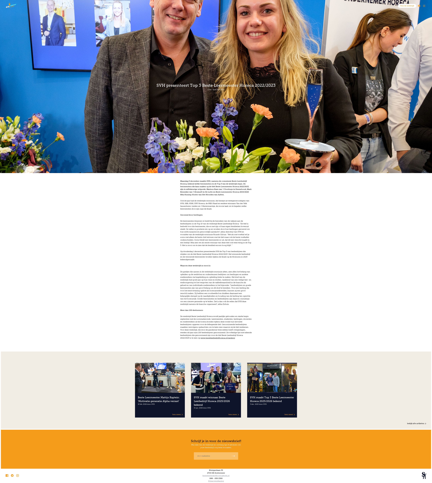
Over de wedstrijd (407, 6)
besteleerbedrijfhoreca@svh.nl (216, 476)
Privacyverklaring (216, 481)
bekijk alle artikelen (415, 423)
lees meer (176, 414)
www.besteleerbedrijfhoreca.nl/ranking (218, 338)
